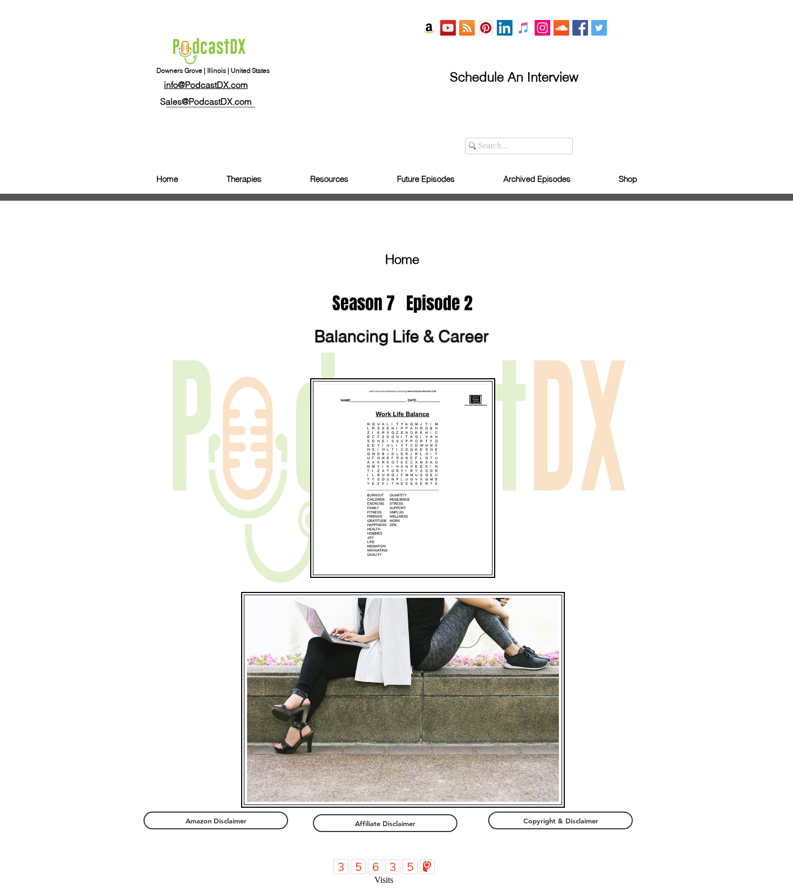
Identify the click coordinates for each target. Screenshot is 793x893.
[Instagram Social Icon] (542, 28)
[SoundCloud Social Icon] (561, 28)
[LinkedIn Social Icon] (504, 28)
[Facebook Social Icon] (580, 28)
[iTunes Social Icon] (523, 28)
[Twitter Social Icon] (599, 28)
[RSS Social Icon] (467, 28)
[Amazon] (429, 28)
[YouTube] (448, 28)
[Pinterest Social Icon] (486, 28)
